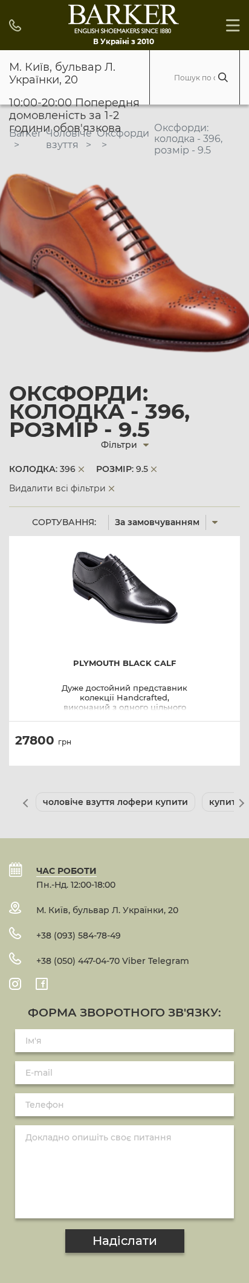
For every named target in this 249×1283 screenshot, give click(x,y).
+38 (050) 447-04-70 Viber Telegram (112, 960)
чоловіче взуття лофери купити (115, 802)
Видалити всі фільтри (57, 488)
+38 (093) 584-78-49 (78, 935)
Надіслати (124, 1240)
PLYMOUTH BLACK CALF (124, 663)
